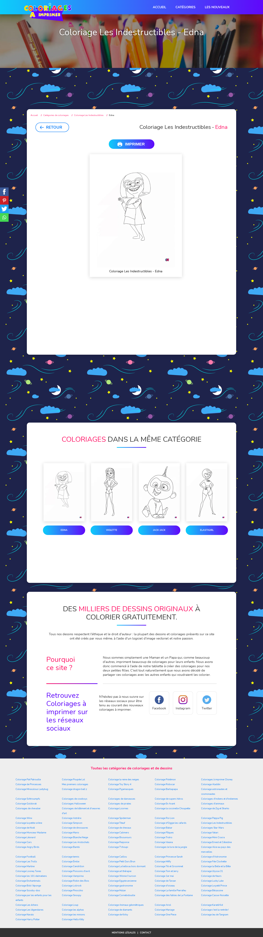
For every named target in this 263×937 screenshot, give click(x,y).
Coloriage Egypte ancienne (122, 881)
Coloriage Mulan (117, 890)
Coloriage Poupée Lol (73, 779)
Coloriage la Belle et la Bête (216, 866)
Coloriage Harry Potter (28, 919)
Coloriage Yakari (209, 832)
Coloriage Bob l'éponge (28, 885)
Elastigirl (207, 530)
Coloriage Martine (25, 866)
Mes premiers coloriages (75, 784)
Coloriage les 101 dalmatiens (31, 876)
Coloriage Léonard (25, 837)
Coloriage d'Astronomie (214, 856)
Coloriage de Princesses (28, 784)
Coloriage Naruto (25, 914)
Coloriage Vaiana (164, 842)
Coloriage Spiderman (119, 818)
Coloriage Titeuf (116, 823)
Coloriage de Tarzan (165, 881)
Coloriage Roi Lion (164, 818)
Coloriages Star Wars (212, 827)
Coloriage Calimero (118, 832)
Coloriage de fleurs (211, 876)
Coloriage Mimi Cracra (213, 837)
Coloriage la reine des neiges (123, 779)
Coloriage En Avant (165, 803)
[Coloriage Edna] (64, 493)
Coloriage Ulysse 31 (212, 871)
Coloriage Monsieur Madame (31, 832)
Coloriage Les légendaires (29, 909)
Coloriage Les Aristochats (75, 842)
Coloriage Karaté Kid (212, 905)
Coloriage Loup (70, 905)
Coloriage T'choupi (118, 847)
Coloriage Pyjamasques (120, 789)
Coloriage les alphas (73, 909)
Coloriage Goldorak (26, 803)
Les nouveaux (217, 7)
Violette (111, 530)
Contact (145, 932)
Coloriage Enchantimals (28, 881)
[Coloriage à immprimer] (47, 13)
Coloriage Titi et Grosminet (169, 866)
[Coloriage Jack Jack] (159, 493)
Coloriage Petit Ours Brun (121, 861)
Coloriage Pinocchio (72, 890)
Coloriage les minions (73, 914)
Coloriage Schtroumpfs (28, 798)
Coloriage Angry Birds (27, 847)
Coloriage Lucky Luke (212, 881)
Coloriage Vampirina (73, 876)
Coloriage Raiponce (118, 842)
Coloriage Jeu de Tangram (214, 914)
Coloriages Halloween (74, 803)
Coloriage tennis (70, 856)
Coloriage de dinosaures (75, 827)
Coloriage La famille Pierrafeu (170, 890)
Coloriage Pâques (164, 832)
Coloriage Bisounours (120, 837)
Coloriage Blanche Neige (75, 837)
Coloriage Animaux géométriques (126, 905)
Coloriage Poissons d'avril (76, 871)
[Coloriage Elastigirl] (207, 493)
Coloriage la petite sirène (29, 823)
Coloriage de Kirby (118, 914)
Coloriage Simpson (72, 823)
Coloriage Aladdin (210, 784)
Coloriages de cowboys (74, 798)
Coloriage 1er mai (164, 876)
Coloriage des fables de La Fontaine (174, 895)
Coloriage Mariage (164, 909)
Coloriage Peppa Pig (212, 818)
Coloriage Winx (24, 818)
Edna (64, 530)
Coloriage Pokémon (165, 779)
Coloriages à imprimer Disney (217, 779)
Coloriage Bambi (71, 847)
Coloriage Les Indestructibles (216, 823)
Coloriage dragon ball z (74, 789)
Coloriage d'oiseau (165, 885)
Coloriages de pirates (119, 803)
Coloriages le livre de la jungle (171, 847)
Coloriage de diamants (120, 909)
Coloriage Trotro (163, 837)
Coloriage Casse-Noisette (215, 895)
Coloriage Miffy (163, 861)
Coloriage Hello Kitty (73, 919)
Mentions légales (124, 932)
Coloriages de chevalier (28, 808)
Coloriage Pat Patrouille (28, 779)
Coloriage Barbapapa (166, 789)
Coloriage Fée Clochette (214, 861)
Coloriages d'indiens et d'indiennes (219, 798)
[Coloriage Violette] (112, 493)
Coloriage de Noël (25, 827)
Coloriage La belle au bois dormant (126, 866)
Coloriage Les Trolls (26, 861)
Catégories (186, 7)
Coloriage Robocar (165, 784)
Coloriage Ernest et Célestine (216, 842)
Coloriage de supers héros (169, 798)
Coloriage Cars (24, 842)
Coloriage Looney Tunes (28, 871)
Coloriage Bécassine (212, 890)
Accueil (159, 7)
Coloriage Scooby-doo (28, 890)
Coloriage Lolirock (71, 885)
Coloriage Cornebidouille (121, 895)
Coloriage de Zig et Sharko (215, 808)
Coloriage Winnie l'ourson (122, 876)
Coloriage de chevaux (119, 827)
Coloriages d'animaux (212, 803)
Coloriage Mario (70, 832)
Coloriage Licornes (118, 808)
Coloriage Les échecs (27, 905)
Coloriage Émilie (70, 861)
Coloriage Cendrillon (73, 866)
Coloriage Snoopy (71, 895)
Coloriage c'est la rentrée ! (215, 909)
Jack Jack (159, 530)
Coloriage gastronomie (120, 885)
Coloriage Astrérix (71, 818)
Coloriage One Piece (165, 914)
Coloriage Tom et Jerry (166, 871)
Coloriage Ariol (163, 905)
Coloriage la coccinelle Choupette (172, 808)
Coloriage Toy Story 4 (119, 784)
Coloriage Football (26, 856)
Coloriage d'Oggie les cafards (170, 823)
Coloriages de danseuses (121, 798)
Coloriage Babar (163, 827)
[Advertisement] (131, 75)
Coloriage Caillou (117, 856)
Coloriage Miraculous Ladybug (32, 789)
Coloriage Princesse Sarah (169, 856)
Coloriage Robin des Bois (75, 881)
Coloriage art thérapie (119, 871)
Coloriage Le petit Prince (214, 885)
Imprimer (135, 144)
